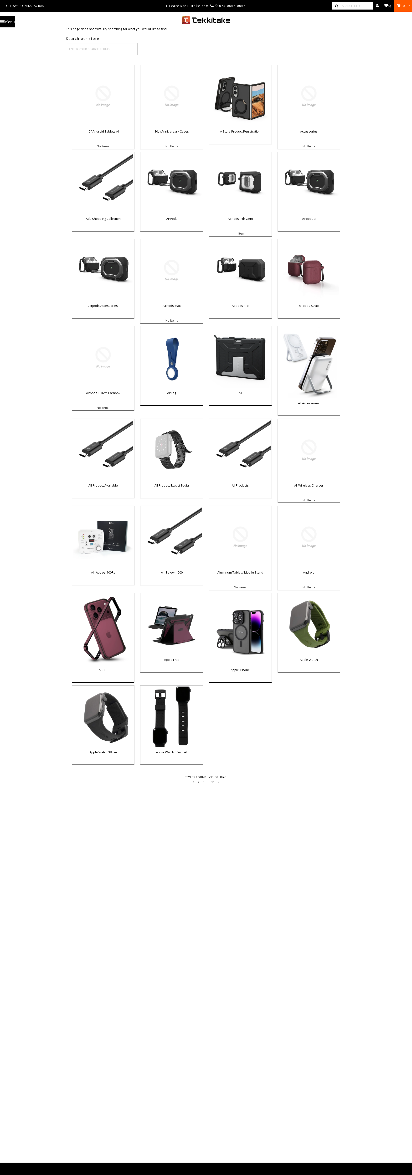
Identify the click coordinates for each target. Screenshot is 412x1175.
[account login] (377, 6)
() (389, 6)
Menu (9, 22)
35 (213, 782)
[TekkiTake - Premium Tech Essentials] (206, 20)
